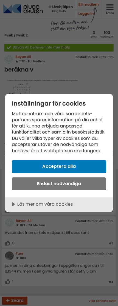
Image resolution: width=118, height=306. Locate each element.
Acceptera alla (59, 166)
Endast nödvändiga (59, 183)
